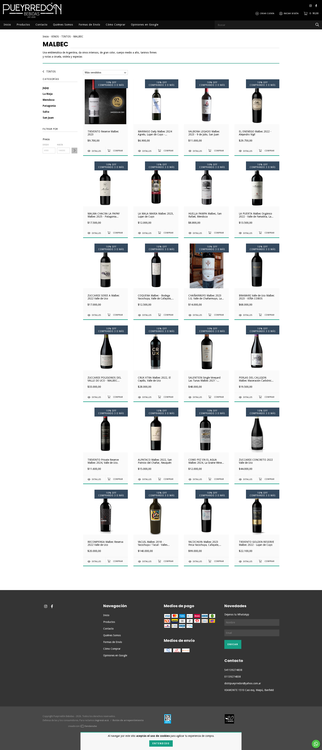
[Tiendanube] (83, 726)
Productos (23, 24)
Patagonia (49, 105)
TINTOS (66, 36)
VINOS (55, 36)
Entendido (161, 743)
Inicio (7, 24)
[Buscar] (317, 24)
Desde (46, 145)
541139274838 (233, 669)
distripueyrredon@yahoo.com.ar (242, 683)
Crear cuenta (267, 13)
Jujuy (46, 87)
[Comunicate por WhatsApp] (316, 744)
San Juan (48, 117)
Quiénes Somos (63, 24)
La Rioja (48, 93)
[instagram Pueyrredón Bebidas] (310, 6)
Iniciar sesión (291, 13)
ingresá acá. (102, 720)
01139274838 (232, 676)
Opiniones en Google (144, 24)
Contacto (42, 24)
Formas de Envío (89, 24)
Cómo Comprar (115, 24)
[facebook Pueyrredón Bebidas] (316, 6)
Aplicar (74, 150)
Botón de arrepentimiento (128, 720)
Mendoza (48, 99)
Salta (46, 111)
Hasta (60, 145)
